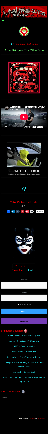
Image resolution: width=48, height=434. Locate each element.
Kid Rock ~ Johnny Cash (24, 372)
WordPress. (41, 418)
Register (24, 321)
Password (24, 292)
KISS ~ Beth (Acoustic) (24, 346)
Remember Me (25, 305)
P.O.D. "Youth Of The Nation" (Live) (24, 335)
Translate (32, 270)
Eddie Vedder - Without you (24, 351)
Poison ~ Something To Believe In (24, 341)
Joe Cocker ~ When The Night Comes (24, 357)
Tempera (32, 418)
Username (24, 280)
